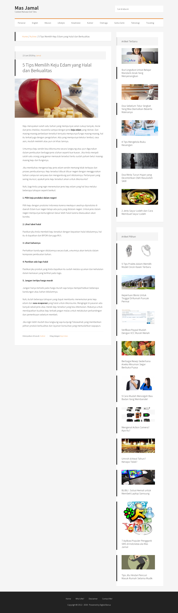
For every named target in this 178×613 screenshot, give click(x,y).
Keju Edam (64, 336)
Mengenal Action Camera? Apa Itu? (135, 429)
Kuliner (33, 36)
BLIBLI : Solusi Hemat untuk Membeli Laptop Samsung (136, 492)
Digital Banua (105, 604)
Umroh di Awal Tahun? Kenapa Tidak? (134, 460)
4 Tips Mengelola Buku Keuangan (134, 143)
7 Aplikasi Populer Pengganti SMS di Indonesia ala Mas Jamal (137, 544)
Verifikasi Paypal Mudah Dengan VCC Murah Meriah (136, 331)
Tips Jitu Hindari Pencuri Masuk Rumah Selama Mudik (137, 576)
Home (25, 36)
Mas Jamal (27, 8)
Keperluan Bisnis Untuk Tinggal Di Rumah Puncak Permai (135, 298)
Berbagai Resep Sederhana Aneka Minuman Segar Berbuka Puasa (136, 364)
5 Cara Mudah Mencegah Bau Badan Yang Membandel (137, 397)
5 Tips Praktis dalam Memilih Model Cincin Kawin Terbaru (137, 265)
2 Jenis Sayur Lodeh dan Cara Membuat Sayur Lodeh (137, 212)
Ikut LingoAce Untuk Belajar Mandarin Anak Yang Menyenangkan (136, 73)
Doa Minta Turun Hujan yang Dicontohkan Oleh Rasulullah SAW (137, 178)
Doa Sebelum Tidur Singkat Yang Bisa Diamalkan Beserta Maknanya (137, 109)
